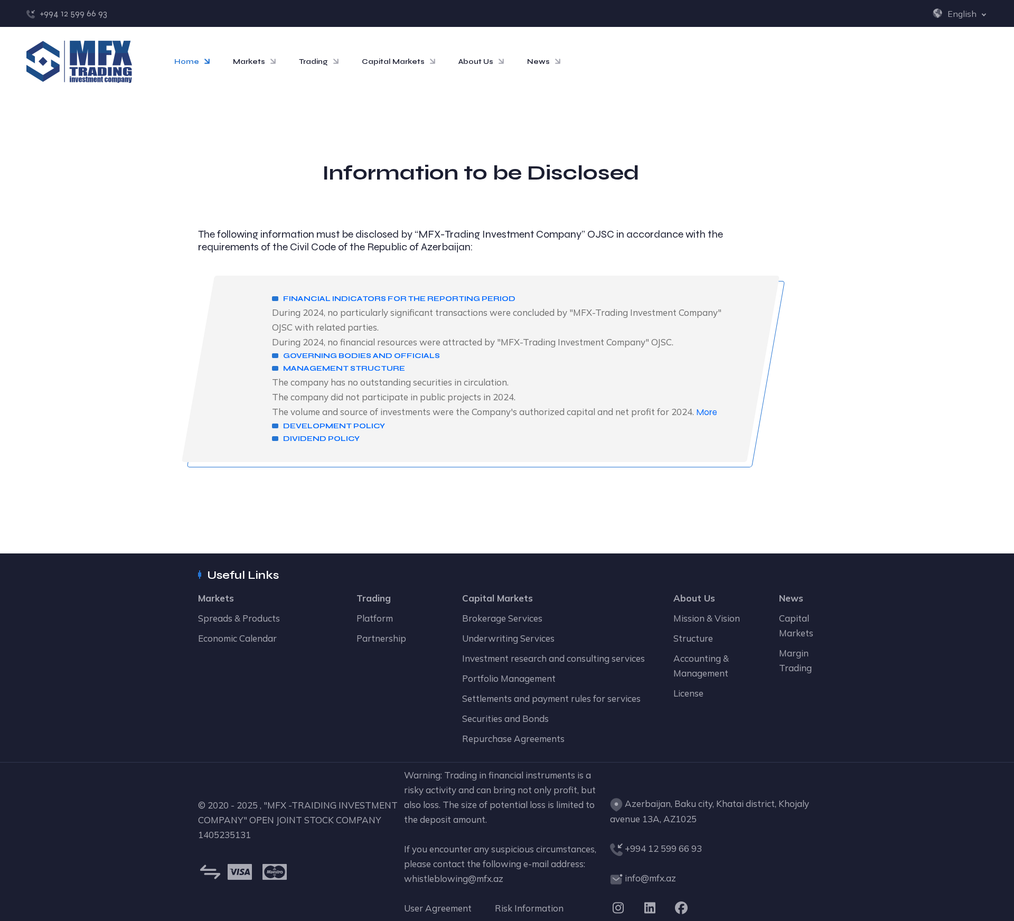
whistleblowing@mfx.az (453, 878)
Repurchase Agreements (513, 738)
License (688, 693)
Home (186, 61)
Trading (313, 61)
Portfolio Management (509, 678)
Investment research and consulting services (553, 658)
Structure (693, 638)
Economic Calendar (237, 638)
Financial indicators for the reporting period (399, 298)
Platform (374, 618)
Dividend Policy (321, 438)
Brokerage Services (502, 618)
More (706, 412)
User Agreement (438, 908)
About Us (475, 61)
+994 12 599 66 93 (73, 13)
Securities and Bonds (505, 718)
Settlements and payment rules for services (551, 698)
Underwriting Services (508, 638)
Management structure (344, 368)
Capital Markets (393, 61)
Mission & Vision (706, 618)
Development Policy (334, 425)
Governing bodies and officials (361, 355)
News (538, 61)
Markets (249, 61)
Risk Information (529, 908)
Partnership (381, 638)
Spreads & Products (239, 618)
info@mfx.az (650, 878)
